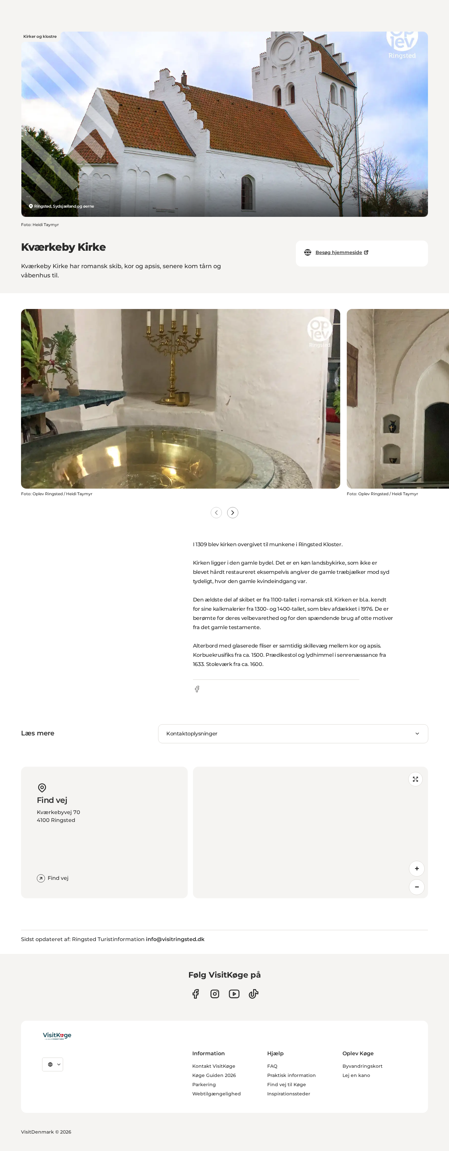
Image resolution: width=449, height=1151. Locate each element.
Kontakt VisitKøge (213, 1066)
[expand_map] (415, 779)
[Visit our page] (195, 994)
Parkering (204, 1084)
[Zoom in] (417, 869)
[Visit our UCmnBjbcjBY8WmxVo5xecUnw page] (234, 994)
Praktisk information (291, 1075)
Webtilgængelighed (216, 1094)
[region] (310, 832)
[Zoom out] (417, 887)
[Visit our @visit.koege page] (253, 994)
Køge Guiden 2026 (214, 1075)
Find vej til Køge (286, 1084)
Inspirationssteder (288, 1094)
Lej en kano (356, 1075)
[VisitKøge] (57, 1036)
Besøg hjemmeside (339, 252)
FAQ (272, 1066)
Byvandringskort (363, 1066)
